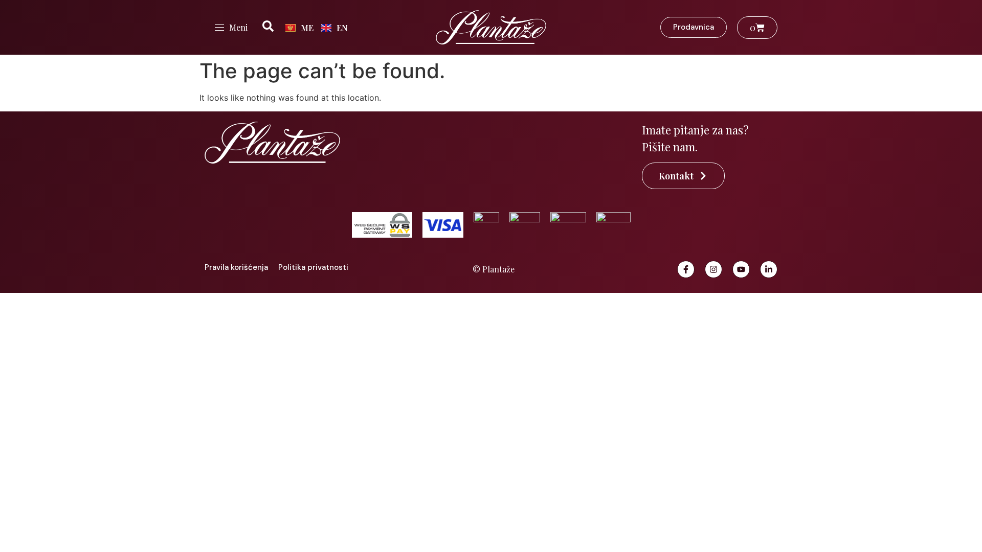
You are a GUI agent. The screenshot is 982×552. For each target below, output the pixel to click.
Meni (238, 27)
